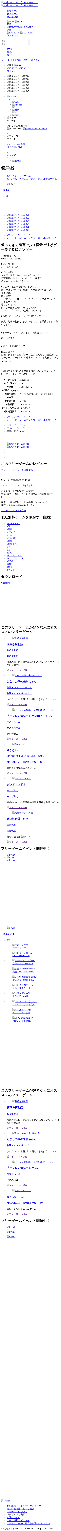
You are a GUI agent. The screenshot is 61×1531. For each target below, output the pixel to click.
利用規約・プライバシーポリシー (24, 1505)
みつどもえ (12, 790)
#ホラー (11, 49)
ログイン (35, 60)
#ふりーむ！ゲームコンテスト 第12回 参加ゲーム (32, 179)
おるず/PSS (12, 650)
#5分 (9, 547)
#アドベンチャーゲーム (19, 176)
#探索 (9, 52)
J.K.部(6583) (8, 933)
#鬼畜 (9, 567)
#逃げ (9, 564)
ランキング (12, 16)
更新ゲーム (12, 13)
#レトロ (11, 55)
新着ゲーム (12, 10)
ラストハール (13, 722)
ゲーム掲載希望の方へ (18, 1520)
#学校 (9, 529)
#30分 (9, 550)
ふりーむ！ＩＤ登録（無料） (16, 60)
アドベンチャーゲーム (18, 428)
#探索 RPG (12, 544)
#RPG (9, 553)
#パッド (11, 570)
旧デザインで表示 (16, 1514)
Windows (5, 583)
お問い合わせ (13, 1517)
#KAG (10, 561)
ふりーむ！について (17, 1511)
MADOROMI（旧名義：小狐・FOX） (26, 756)
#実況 (9, 535)
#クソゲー (12, 532)
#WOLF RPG (13, 523)
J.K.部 (5, 190)
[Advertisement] (22, 604)
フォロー (5, 196)
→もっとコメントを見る (13, 510)
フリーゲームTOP (16, 425)
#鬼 (8, 526)
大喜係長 (11, 825)
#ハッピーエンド (15, 558)
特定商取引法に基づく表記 (20, 1508)
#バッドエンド (14, 555)
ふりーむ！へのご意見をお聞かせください (28, 1523)
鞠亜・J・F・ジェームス (19, 687)
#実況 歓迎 (12, 538)
